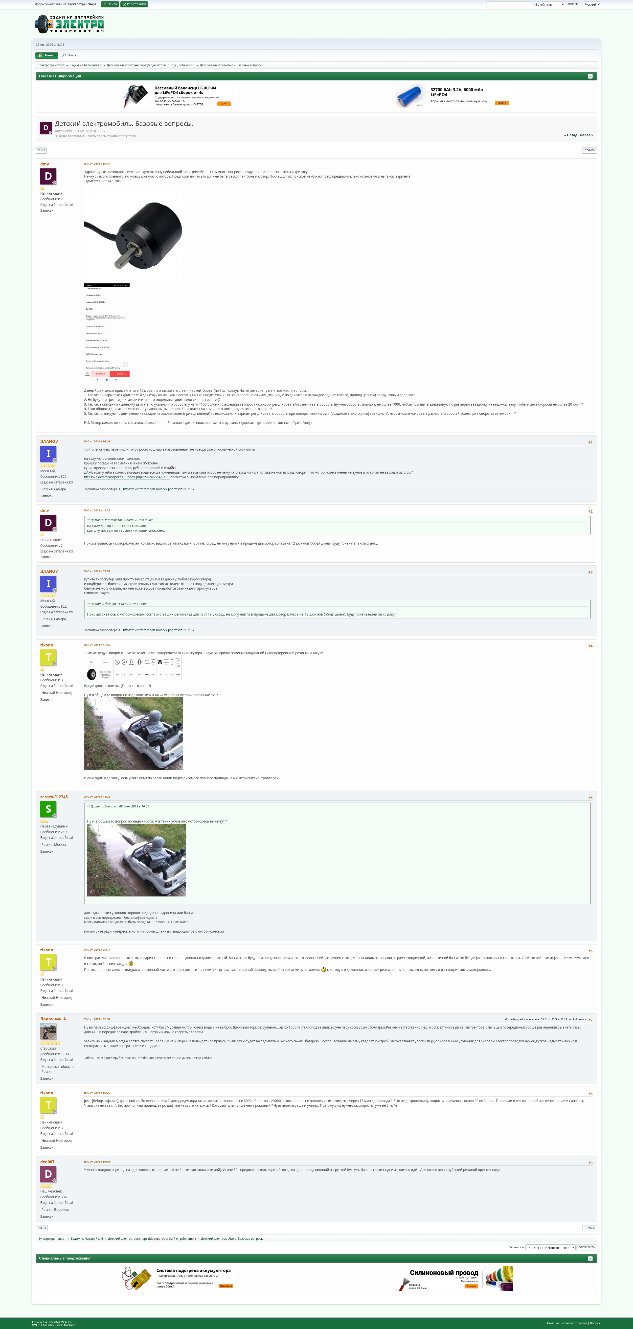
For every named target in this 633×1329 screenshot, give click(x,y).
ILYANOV (49, 441)
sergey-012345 (54, 797)
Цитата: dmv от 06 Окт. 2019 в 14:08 (119, 604)
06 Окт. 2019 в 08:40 (97, 441)
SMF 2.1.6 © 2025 (43, 1325)
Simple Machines (65, 1325)
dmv (44, 164)
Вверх (42, 1228)
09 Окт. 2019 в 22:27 (97, 950)
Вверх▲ (595, 1323)
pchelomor (186, 65)
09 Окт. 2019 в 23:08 (97, 1019)
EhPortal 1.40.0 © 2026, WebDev (52, 1322)
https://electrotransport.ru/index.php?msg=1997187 (158, 489)
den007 (47, 1162)
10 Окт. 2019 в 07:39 (97, 1162)
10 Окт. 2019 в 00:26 (97, 1093)
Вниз (41, 150)
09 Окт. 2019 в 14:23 (97, 797)
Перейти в (516, 1247)
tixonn (46, 645)
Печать (590, 150)
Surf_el (172, 65)
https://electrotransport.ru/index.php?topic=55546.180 (127, 477)
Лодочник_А (53, 1019)
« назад (570, 135)
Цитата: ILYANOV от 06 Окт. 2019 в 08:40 (122, 520)
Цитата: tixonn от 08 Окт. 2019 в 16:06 (120, 806)
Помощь (553, 1323)
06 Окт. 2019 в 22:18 (97, 571)
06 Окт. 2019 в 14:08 (97, 510)
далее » (586, 135)
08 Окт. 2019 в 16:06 (97, 645)
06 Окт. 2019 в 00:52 (97, 164)
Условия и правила (574, 1323)
